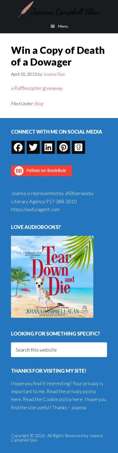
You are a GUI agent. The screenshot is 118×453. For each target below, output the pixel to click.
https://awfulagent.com (35, 209)
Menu (63, 26)
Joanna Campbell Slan (59, 9)
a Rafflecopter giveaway (37, 88)
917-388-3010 (61, 201)
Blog (39, 103)
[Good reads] (78, 147)
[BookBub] (41, 178)
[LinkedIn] (48, 147)
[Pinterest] (63, 147)
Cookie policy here (63, 399)
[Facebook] (18, 147)
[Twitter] (33, 147)
